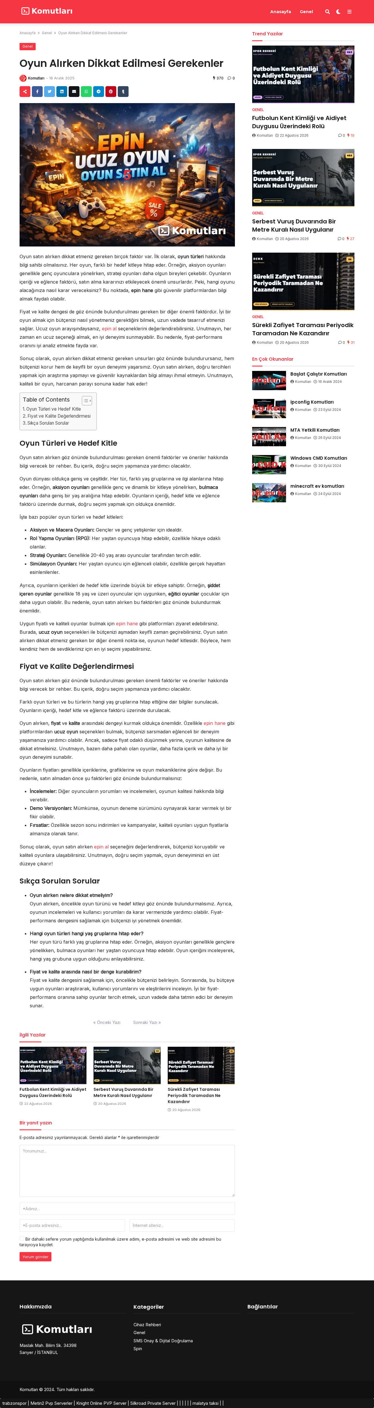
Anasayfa (280, 11)
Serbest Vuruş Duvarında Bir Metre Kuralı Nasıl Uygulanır (123, 1092)
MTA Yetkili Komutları (315, 430)
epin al (109, 328)
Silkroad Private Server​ (153, 1403)
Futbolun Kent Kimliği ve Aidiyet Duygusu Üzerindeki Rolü (53, 1092)
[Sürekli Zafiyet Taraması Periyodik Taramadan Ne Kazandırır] (201, 1065)
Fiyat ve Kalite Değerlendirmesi (59, 416)
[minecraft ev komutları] (269, 492)
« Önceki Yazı (106, 1022)
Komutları (36, 78)
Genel (306, 11)
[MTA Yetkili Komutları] (269, 436)
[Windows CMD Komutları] (269, 464)
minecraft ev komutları (317, 486)
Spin (138, 1348)
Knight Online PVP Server (101, 1403)
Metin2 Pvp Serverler (51, 1403)
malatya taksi (206, 1403)
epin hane (127, 623)
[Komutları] (46, 11)
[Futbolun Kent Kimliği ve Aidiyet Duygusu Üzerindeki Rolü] (53, 1065)
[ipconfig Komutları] (269, 408)
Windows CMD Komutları (318, 458)
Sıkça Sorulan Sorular (48, 423)
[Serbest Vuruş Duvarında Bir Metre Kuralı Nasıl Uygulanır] (127, 1065)
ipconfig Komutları (312, 402)
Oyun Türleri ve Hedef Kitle (53, 409)
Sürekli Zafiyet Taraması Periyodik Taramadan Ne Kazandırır (194, 1095)
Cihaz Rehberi (147, 1324)
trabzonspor (14, 1403)
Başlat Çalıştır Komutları (318, 374)
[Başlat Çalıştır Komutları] (269, 380)
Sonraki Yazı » (147, 1022)
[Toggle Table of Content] (84, 401)
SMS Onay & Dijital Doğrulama (163, 1340)
